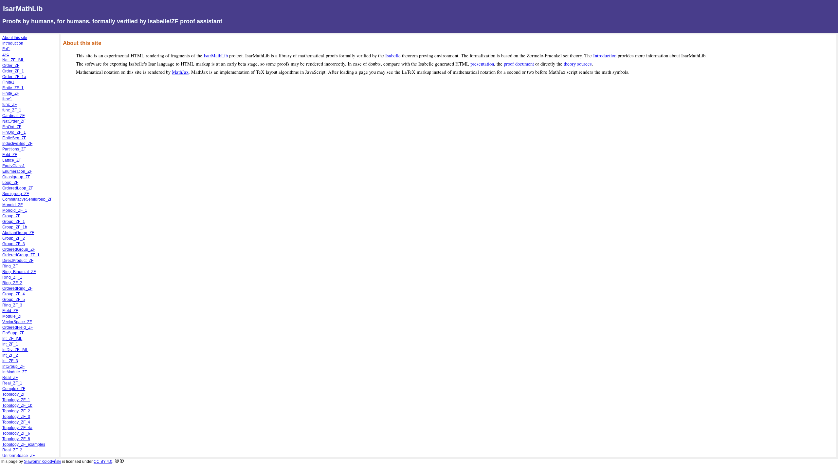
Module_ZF (12, 316)
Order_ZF (10, 65)
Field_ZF (10, 310)
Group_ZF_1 (13, 221)
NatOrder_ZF (14, 121)
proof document (519, 64)
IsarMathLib (216, 55)
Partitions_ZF (14, 149)
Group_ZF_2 (13, 238)
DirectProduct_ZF (17, 260)
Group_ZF (11, 216)
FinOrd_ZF (11, 127)
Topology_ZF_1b (17, 405)
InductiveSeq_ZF (17, 143)
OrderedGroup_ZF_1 (21, 255)
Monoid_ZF (12, 205)
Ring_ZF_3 (12, 305)
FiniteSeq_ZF (14, 138)
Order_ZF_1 (13, 71)
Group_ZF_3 (13, 244)
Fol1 (6, 49)
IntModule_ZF (14, 372)
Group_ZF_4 (13, 294)
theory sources (578, 64)
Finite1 (8, 82)
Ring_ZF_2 (12, 283)
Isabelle (393, 55)
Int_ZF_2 (10, 355)
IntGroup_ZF (13, 366)
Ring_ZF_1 (12, 277)
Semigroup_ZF (15, 193)
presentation (482, 64)
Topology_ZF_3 (16, 416)
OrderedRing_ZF (17, 288)
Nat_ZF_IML (13, 60)
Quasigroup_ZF (16, 177)
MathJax (180, 72)
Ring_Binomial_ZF (19, 271)
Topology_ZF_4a (17, 427)
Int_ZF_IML (12, 338)
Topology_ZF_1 (16, 400)
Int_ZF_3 (10, 361)
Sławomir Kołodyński (42, 461)
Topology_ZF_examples (23, 444)
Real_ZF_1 (12, 383)
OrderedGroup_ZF (18, 249)
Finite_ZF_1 (13, 88)
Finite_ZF (10, 93)
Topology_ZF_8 (16, 439)
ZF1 (5, 54)
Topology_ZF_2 (16, 411)
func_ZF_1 (11, 110)
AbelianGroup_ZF (18, 232)
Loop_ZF (10, 182)
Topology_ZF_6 (16, 433)
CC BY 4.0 (103, 461)
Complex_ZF (13, 388)
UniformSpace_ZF (18, 455)
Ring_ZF (10, 266)
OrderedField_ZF (17, 327)
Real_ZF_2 (12, 450)
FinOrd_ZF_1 (14, 132)
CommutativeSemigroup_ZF (27, 199)
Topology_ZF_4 (16, 422)
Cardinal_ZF (13, 115)
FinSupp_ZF (13, 333)
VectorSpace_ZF (17, 322)
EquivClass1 (13, 166)
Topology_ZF (14, 394)
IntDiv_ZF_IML (15, 349)
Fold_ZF (9, 154)
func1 (7, 99)
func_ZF (9, 104)
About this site (14, 37)
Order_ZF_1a (14, 76)
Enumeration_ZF (17, 171)
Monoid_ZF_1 (14, 210)
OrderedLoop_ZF (17, 188)
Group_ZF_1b (14, 227)
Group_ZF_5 (13, 299)
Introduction (604, 55)
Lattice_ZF (11, 160)
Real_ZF (10, 377)
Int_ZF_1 (10, 344)
